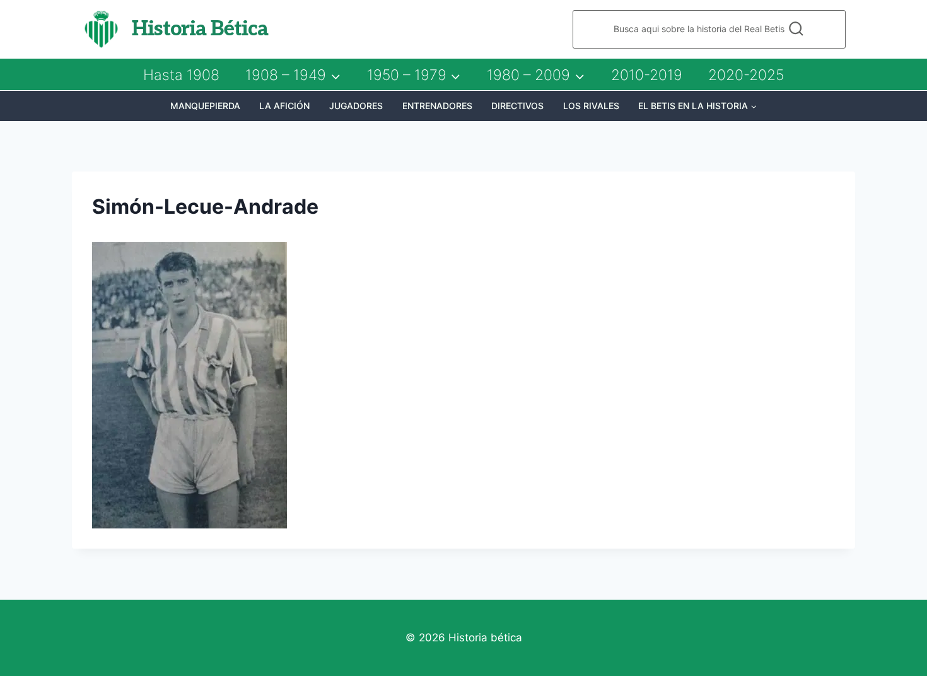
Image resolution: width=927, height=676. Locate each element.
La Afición (284, 105)
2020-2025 (746, 75)
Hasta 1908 (181, 75)
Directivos (517, 105)
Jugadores (356, 105)
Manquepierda (205, 105)
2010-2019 (646, 75)
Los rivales (591, 105)
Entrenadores (437, 105)
